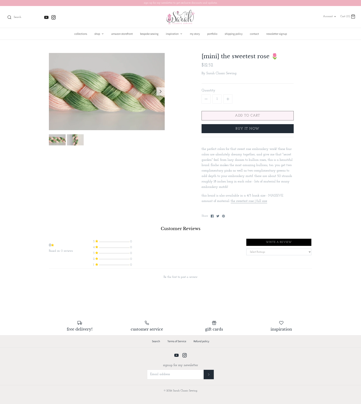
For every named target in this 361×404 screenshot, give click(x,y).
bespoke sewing (149, 33)
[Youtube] (46, 17)
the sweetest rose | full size (249, 201)
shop (97, 33)
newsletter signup (276, 33)
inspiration (172, 33)
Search (156, 341)
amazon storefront (122, 33)
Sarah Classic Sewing (221, 73)
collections (80, 33)
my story (195, 33)
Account (328, 16)
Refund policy (201, 341)
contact (254, 33)
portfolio (212, 33)
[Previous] (53, 91)
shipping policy (234, 33)
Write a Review (279, 242)
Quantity (208, 90)
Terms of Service (176, 341)
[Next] (160, 91)
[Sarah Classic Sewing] (180, 17)
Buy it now (247, 129)
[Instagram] (53, 17)
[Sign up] (209, 374)
